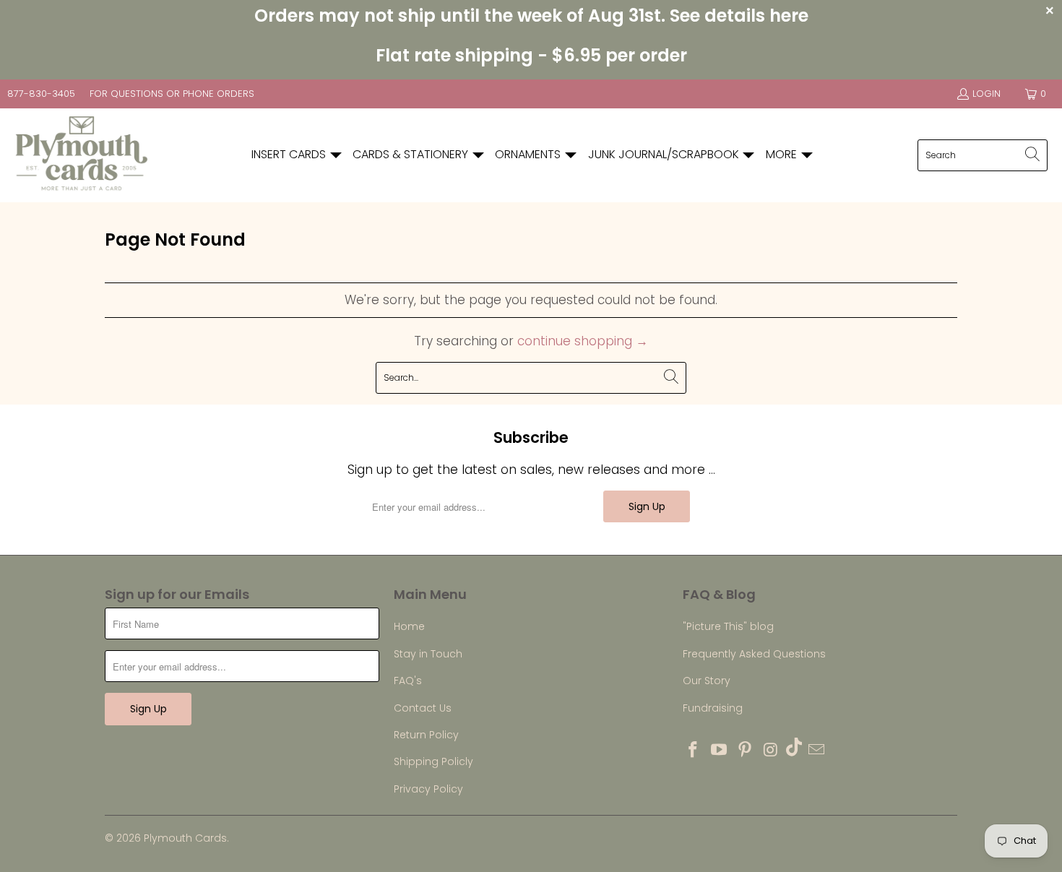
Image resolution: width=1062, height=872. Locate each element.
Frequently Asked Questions (754, 654)
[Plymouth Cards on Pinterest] (745, 750)
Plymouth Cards (185, 838)
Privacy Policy (428, 789)
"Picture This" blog (728, 626)
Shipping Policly (433, 761)
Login (986, 93)
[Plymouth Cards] (81, 155)
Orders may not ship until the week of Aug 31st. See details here (531, 15)
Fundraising (713, 708)
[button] (297, 155)
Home (409, 626)
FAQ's (408, 680)
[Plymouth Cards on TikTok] (794, 749)
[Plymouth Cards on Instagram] (771, 750)
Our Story (706, 680)
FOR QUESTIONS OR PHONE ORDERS (172, 93)
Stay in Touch (428, 654)
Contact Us (423, 708)
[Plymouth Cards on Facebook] (693, 750)
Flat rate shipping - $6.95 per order (531, 55)
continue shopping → (582, 341)
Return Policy (426, 735)
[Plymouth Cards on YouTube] (719, 750)
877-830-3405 (41, 93)
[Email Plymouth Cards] (817, 750)
